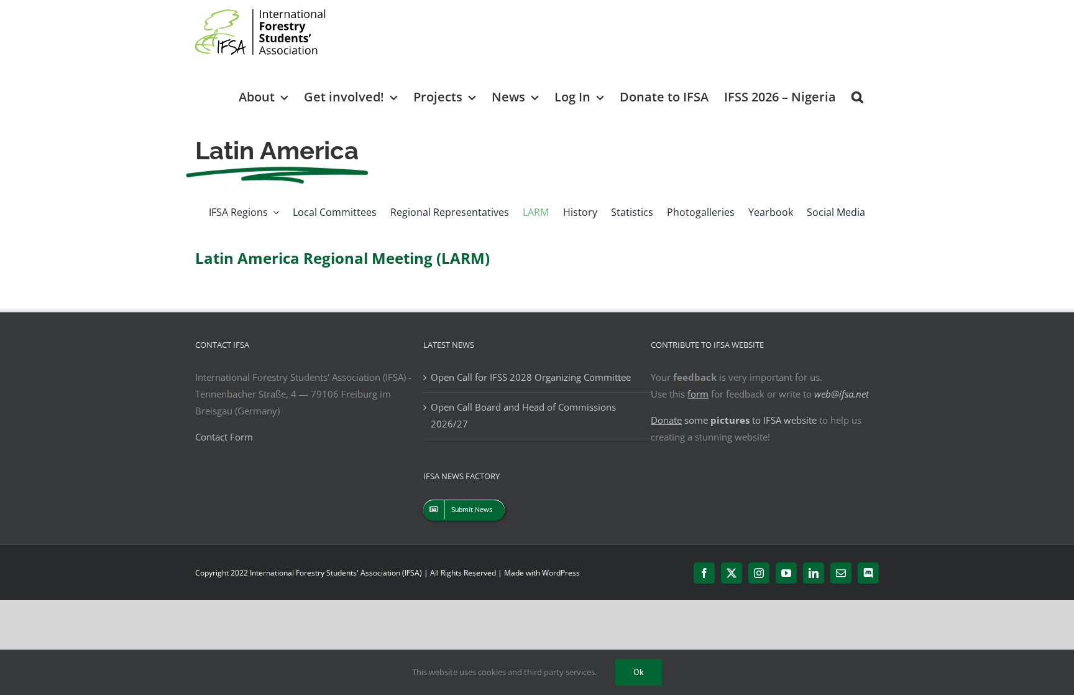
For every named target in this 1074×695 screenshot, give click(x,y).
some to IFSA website (734, 420)
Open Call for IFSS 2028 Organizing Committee (531, 377)
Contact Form (224, 437)
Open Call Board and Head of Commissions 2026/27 (523, 415)
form (698, 394)
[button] (857, 96)
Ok (638, 672)
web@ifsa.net (841, 394)
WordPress (561, 572)
